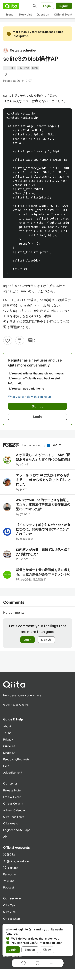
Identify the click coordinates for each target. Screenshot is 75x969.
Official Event (63, 14)
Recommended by (34, 445)
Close (47, 949)
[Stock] (19, 340)
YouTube (8, 880)
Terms (7, 733)
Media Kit (9, 752)
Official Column (13, 803)
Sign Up (46, 639)
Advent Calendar (14, 810)
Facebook (9, 874)
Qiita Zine (9, 912)
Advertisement (12, 772)
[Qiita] (11, 6)
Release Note (12, 790)
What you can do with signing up (29, 396)
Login (47, 6)
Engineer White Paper (17, 830)
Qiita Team (10, 905)
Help (6, 766)
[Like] (7, 340)
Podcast (8, 887)
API (5, 836)
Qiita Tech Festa (13, 816)
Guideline (9, 746)
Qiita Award (10, 823)
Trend (10, 14)
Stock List (25, 14)
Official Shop (11, 918)
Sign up (30, 949)
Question (43, 14)
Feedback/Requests (16, 759)
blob (35, 68)
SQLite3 (23, 68)
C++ (12, 68)
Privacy (8, 739)
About (7, 726)
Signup (64, 6)
